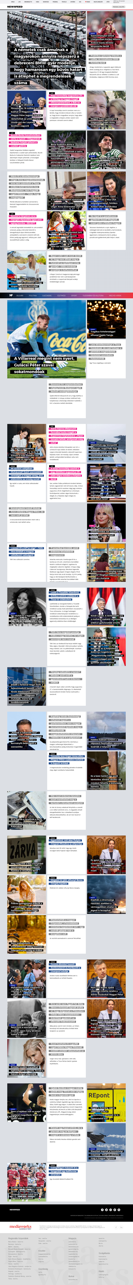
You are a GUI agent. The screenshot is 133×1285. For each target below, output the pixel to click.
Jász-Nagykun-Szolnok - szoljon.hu (19, 1266)
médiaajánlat (119, 1215)
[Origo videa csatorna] (114, 1210)
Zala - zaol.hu (42, 1243)
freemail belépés (118, 7)
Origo (12, 1)
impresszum (112, 1215)
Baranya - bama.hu (14, 1244)
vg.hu (40, 1272)
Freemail (55, 1)
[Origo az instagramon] (110, 1210)
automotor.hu (73, 1244)
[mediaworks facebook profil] (116, 1227)
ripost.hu (101, 1238)
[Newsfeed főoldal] (15, 1210)
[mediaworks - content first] (20, 1227)
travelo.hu (72, 1259)
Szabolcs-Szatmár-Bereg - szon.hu (19, 1276)
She (80, 1)
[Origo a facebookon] (102, 1210)
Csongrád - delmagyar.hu (16, 1251)
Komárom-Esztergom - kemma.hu (19, 1269)
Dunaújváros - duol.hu (15, 1254)
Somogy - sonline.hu (15, 1274)
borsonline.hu (73, 1279)
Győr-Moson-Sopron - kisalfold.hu (19, 1259)
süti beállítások (103, 1215)
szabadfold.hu (43, 1256)
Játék (108, 1)
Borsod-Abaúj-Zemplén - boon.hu (19, 1249)
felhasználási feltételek (91, 1215)
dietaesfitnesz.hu (74, 1261)
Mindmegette (28, 1)
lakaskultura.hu (74, 1246)
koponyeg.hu (103, 1259)
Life (19, 1)
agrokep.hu (42, 1274)
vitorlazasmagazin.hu (76, 1264)
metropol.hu (103, 1241)
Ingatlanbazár (98, 1)
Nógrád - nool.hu (13, 1271)
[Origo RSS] (119, 1210)
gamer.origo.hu (74, 1249)
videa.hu (101, 1261)
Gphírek (72, 1)
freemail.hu (102, 1256)
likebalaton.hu (73, 1251)
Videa (37, 1)
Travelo (64, 1)
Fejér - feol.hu (13, 1256)
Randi (88, 1)
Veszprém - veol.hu (44, 1241)
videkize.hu (72, 1266)
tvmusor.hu (72, 1269)
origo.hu (41, 1261)
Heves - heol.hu (13, 1264)
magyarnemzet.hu (44, 1254)
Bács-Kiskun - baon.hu (15, 1242)
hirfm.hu (101, 1277)
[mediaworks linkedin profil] (121, 1227)
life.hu (101, 1243)
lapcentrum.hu (103, 1264)
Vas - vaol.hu (42, 1238)
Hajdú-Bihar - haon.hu (15, 1261)
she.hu (101, 1246)
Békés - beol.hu (13, 1246)
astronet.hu (72, 1242)
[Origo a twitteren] (106, 1210)
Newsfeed (46, 1)
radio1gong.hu (103, 1274)
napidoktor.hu (73, 1254)
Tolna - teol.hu (13, 1279)
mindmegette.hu (74, 1256)
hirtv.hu (40, 1259)
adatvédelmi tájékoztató (77, 1215)
